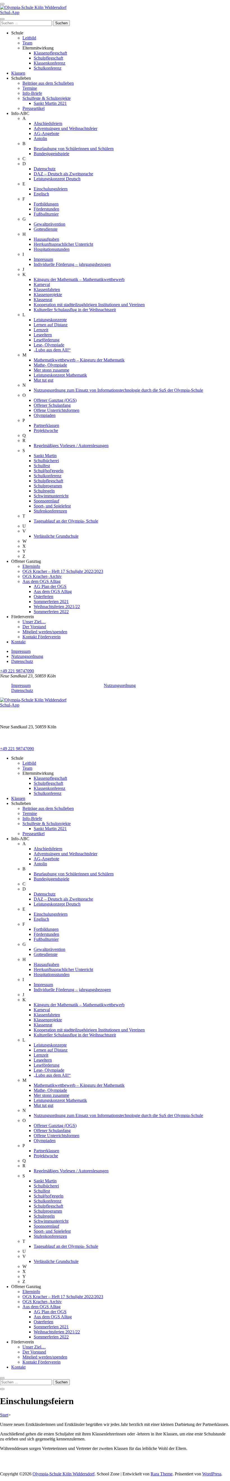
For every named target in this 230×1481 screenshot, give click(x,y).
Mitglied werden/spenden (44, 631)
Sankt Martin (45, 455)
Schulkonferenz (47, 68)
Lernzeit (41, 329)
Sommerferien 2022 (51, 611)
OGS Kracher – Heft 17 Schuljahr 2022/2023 (62, 571)
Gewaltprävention (49, 224)
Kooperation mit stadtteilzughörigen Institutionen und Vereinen (89, 304)
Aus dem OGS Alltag (41, 581)
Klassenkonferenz (49, 63)
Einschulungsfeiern (51, 188)
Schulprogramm (48, 485)
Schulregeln (44, 490)
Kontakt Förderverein (41, 636)
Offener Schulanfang (52, 405)
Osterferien (43, 596)
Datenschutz (45, 168)
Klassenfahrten (47, 289)
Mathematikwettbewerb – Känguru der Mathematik (79, 360)
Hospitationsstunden (52, 249)
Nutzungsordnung (27, 656)
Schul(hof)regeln (48, 470)
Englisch (41, 194)
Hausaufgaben (46, 239)
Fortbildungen (46, 204)
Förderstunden (46, 209)
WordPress (211, 1473)
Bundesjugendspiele (51, 153)
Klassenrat (43, 299)
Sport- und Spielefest (52, 506)
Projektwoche (46, 430)
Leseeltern (43, 334)
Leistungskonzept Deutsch (57, 178)
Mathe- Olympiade (50, 365)
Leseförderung (46, 339)
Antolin (40, 138)
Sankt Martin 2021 (50, 103)
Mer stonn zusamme (51, 370)
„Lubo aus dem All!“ (52, 350)
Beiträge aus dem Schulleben (48, 83)
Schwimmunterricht (51, 495)
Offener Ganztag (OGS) (55, 400)
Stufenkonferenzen (50, 511)
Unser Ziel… (34, 621)
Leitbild (29, 38)
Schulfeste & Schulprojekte (46, 98)
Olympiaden (45, 415)
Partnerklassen (46, 425)
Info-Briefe (32, 93)
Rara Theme (162, 1473)
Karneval (42, 284)
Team (27, 43)
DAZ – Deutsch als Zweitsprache (63, 173)
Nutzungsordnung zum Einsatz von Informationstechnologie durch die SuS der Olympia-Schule (118, 390)
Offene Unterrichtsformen (56, 410)
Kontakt (18, 641)
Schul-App (9, 12)
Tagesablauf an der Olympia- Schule (66, 521)
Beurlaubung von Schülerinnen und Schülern (74, 148)
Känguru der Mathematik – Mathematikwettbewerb (79, 279)
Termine (29, 88)
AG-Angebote (46, 133)
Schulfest (42, 465)
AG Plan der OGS (50, 586)
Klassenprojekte (48, 294)
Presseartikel (33, 108)
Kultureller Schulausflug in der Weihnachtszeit (75, 309)
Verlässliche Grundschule (56, 536)
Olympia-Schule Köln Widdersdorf (64, 1473)
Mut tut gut (43, 380)
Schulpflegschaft (48, 58)
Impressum (43, 259)
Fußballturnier (46, 214)
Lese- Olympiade (49, 345)
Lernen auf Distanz (51, 324)
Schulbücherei (46, 460)
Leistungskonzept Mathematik (60, 375)
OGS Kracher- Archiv (42, 576)
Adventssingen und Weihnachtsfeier (65, 128)
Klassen (18, 73)
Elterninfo (31, 566)
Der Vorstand (34, 626)
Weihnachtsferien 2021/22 (57, 606)
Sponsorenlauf (46, 501)
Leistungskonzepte (50, 319)
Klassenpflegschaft (50, 53)
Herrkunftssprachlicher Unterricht (63, 244)
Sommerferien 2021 (51, 601)
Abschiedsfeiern (48, 123)
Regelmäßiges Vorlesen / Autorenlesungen (71, 445)
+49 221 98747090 (17, 671)
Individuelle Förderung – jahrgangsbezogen (72, 264)
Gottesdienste (46, 229)
